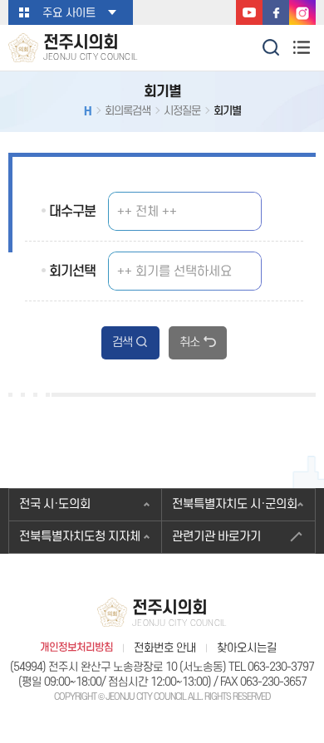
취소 (189, 342)
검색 (122, 342)
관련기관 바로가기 (216, 537)
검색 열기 (272, 46)
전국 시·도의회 (55, 504)
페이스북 (276, 12)
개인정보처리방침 (76, 648)
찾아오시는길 (247, 648)
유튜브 (249, 12)
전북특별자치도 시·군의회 (234, 504)
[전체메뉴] (301, 46)
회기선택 (72, 271)
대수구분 (72, 211)
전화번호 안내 (165, 648)
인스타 (302, 12)
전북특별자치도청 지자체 (79, 537)
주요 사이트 (69, 13)
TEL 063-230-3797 (271, 667)
